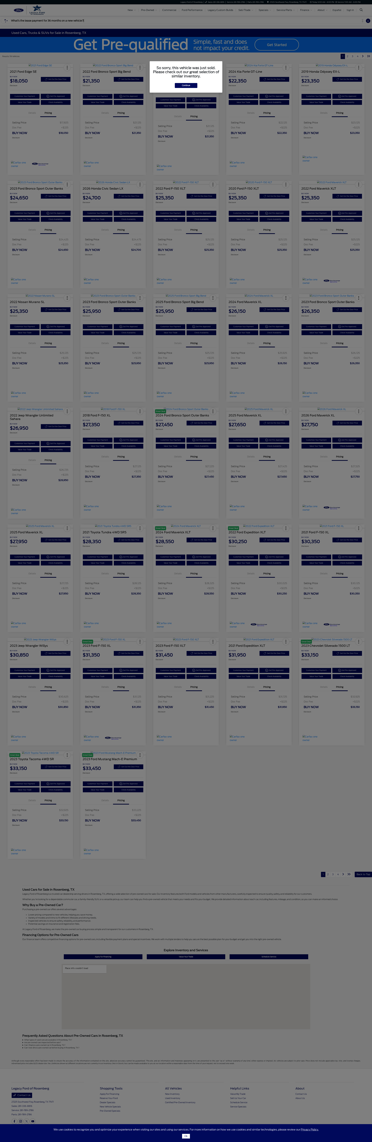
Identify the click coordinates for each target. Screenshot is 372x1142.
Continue (186, 85)
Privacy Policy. (310, 1129)
